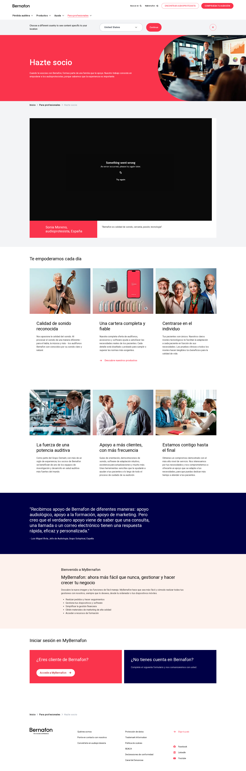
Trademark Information (136, 737)
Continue (154, 27)
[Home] (21, 5)
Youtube (182, 758)
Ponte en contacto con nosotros (92, 737)
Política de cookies (133, 743)
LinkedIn (182, 752)
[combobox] (119, 27)
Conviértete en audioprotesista (91, 743)
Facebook (182, 747)
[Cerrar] (213, 27)
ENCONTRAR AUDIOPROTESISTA (180, 6)
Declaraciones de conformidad (139, 754)
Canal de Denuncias (134, 760)
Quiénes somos (84, 732)
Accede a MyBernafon (53, 672)
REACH (128, 749)
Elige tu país (183, 732)
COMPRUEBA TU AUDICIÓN (217, 6)
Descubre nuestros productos (121, 360)
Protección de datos (134, 732)
